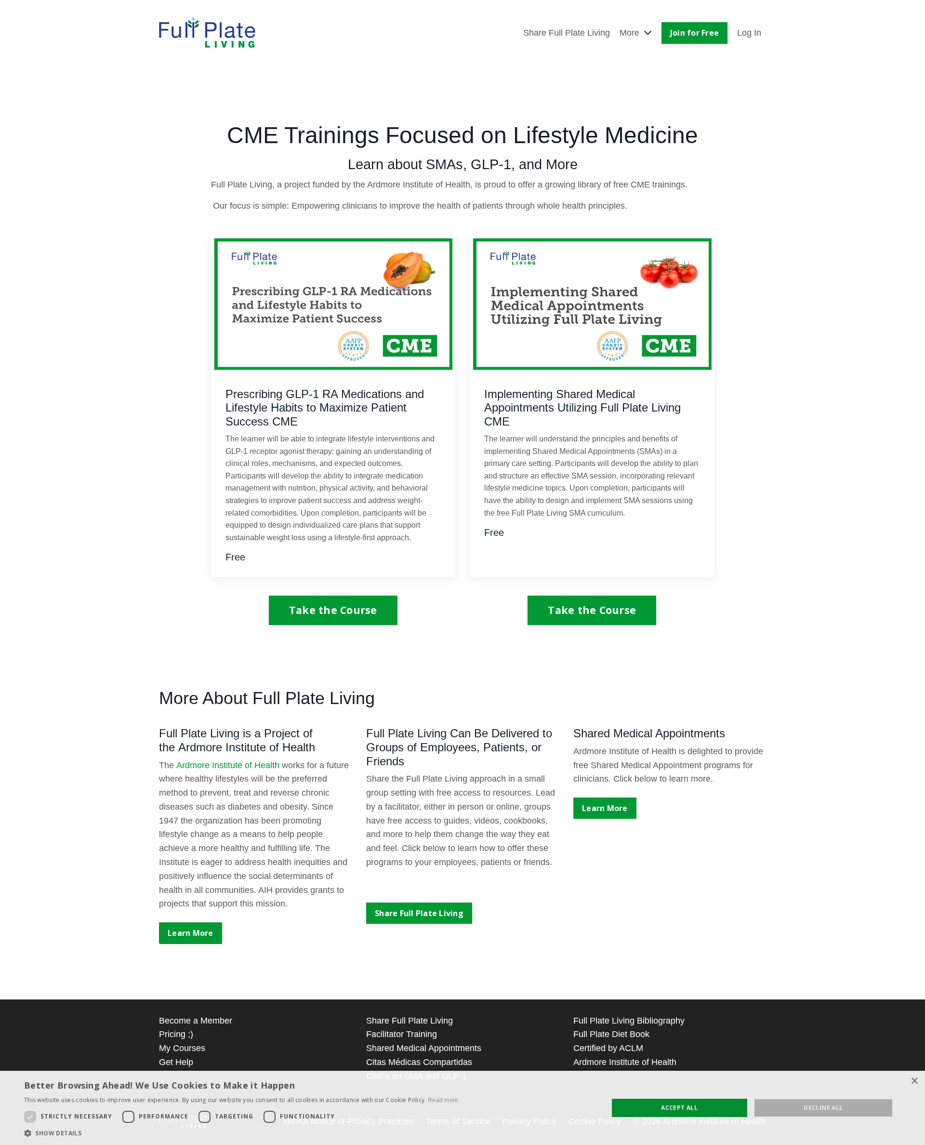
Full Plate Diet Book (611, 1034)
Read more (443, 1100)
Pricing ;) (176, 1034)
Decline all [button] (823, 1108)
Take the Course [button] (333, 610)
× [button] (914, 1081)
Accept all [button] (679, 1108)
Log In (749, 33)
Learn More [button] (190, 933)
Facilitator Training (401, 1034)
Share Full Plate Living (566, 33)
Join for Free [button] (694, 32)
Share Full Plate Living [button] (419, 913)
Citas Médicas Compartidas (419, 1062)
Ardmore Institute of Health (624, 1062)
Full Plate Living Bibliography (629, 1020)
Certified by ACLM (608, 1048)
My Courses (182, 1048)
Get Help (176, 1062)
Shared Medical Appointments (423, 1048)
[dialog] (462, 1108)
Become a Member (195, 1020)
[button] (241, 1133)
